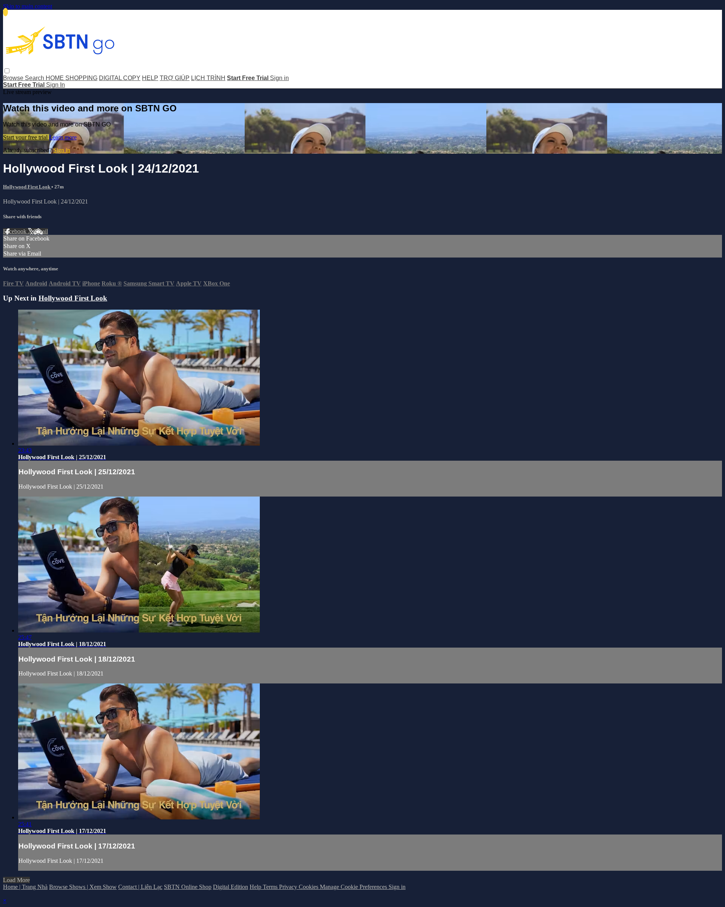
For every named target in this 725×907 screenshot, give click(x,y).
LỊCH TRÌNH (208, 78)
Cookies (309, 887)
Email (41, 231)
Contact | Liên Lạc (140, 887)
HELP (150, 78)
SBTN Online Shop (187, 887)
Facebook (15, 231)
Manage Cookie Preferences (354, 887)
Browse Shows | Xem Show (83, 887)
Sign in (279, 78)
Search (35, 78)
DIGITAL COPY (119, 78)
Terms (271, 887)
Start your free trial (26, 137)
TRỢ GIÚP (175, 78)
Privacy (289, 887)
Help (256, 887)
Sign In (55, 85)
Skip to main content (27, 6)
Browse (14, 78)
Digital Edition (230, 887)
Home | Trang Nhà (25, 887)
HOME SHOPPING (71, 78)
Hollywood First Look (27, 187)
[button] (7, 70)
